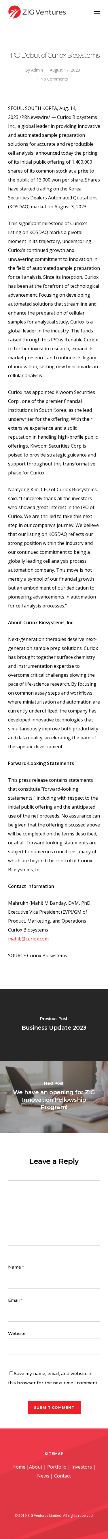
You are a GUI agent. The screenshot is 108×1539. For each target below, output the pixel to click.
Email (15, 1300)
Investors (81, 1467)
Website (17, 1333)
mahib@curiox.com (28, 939)
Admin (37, 70)
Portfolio (57, 1467)
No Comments (54, 79)
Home (18, 1467)
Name (16, 1267)
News (43, 1476)
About (35, 1467)
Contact (62, 1476)
